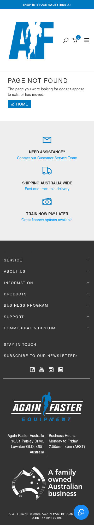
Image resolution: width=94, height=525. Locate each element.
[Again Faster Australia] (32, 40)
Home (21, 104)
